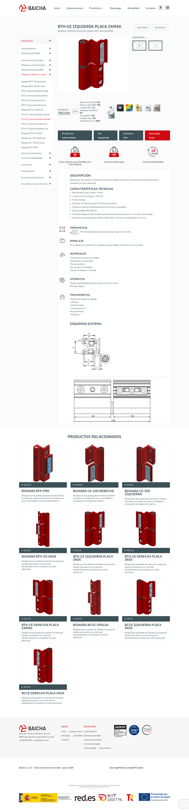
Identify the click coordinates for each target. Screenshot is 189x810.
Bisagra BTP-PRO (29, 147)
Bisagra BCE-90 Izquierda (33, 81)
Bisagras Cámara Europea (33, 74)
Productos (95, 8)
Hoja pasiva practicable (32, 69)
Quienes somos (75, 8)
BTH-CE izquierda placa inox (34, 128)
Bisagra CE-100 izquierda (33, 138)
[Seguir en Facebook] (160, 7)
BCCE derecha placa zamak (34, 95)
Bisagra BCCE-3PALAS (32, 109)
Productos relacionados (69, 135)
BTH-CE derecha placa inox (34, 123)
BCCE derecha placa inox (33, 100)
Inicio (57, 8)
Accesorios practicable (32, 60)
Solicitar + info (128, 135)
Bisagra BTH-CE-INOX (31, 133)
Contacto (151, 8)
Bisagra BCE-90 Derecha (33, 86)
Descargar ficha (154, 135)
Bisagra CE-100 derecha (32, 142)
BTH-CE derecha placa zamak (35, 114)
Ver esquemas (103, 135)
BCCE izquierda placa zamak (34, 90)
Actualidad (133, 8)
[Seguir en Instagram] (167, 7)
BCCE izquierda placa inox (33, 105)
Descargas (115, 8)
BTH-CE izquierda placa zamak (35, 119)
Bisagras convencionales (33, 65)
